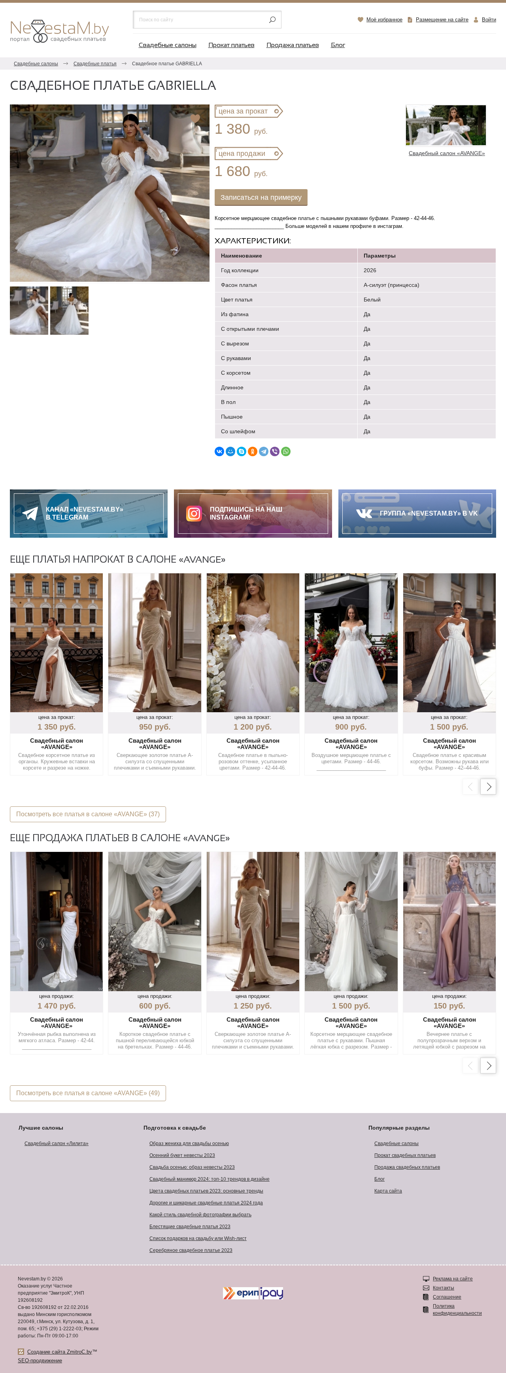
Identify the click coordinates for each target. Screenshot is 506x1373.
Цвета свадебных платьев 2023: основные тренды (206, 1191)
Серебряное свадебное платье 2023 (190, 1250)
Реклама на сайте (453, 1279)
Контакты (443, 1288)
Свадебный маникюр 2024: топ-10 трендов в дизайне (209, 1179)
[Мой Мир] (230, 451)
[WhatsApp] (286, 451)
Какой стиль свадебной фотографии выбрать (200, 1214)
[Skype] (241, 451)
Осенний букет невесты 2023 (182, 1155)
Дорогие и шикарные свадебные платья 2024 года (206, 1203)
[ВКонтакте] (219, 451)
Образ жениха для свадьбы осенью (189, 1143)
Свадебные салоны (167, 45)
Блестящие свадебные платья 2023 (189, 1226)
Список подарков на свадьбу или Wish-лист (198, 1238)
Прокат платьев (231, 45)
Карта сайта (388, 1191)
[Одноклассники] (252, 451)
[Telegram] (263, 451)
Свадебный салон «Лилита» (57, 1143)
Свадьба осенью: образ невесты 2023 (192, 1167)
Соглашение (447, 1297)
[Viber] (274, 451)
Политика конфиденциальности (457, 1309)
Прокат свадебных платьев (405, 1155)
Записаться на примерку (261, 197)
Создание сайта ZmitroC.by (59, 1352)
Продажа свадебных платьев (407, 1167)
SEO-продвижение (40, 1361)
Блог (338, 45)
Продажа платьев (292, 45)
